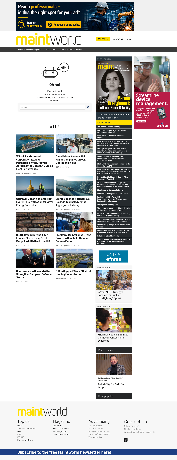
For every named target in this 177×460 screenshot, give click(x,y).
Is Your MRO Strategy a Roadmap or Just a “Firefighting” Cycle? (110, 295)
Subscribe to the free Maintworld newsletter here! (64, 452)
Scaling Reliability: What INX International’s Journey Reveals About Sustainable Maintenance (112, 199)
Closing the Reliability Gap (107, 205)
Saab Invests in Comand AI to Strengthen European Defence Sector (34, 274)
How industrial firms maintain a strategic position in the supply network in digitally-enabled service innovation (113, 171)
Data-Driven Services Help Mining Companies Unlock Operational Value (71, 159)
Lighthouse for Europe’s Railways (110, 190)
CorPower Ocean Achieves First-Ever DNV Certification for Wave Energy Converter (34, 202)
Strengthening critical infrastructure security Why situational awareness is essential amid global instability (112, 151)
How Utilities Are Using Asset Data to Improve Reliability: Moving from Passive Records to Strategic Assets (113, 143)
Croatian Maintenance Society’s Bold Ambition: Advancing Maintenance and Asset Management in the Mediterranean (113, 184)
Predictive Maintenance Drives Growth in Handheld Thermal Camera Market (73, 238)
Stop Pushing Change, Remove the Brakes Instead (113, 226)
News (20, 49)
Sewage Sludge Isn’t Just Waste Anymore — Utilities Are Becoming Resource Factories (113, 241)
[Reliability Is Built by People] (114, 364)
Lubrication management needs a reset (112, 194)
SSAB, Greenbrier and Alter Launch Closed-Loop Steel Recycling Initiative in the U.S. (33, 238)
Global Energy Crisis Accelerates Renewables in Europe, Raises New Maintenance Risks (110, 158)
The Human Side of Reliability (108, 127)
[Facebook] (126, 440)
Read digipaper (60, 431)
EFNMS (63, 49)
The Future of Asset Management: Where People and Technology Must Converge (113, 220)
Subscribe (103, 39)
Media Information (61, 434)
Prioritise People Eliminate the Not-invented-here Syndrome (113, 337)
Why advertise (95, 437)
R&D (54, 49)
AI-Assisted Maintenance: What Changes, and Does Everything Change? (113, 215)
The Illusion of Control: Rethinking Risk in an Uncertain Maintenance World (113, 209)
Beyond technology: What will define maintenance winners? (111, 131)
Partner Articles (75, 49)
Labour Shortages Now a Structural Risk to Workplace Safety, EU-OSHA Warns (113, 231)
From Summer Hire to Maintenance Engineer (111, 137)
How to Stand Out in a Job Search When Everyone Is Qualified (112, 178)
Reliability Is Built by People (108, 236)
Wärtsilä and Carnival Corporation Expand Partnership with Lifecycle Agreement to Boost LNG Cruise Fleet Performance (34, 162)
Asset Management (34, 49)
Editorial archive (61, 428)
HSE (47, 49)
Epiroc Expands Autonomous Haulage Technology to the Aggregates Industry (73, 202)
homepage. (54, 100)
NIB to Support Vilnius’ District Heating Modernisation (73, 272)
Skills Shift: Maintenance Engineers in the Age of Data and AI (113, 165)
